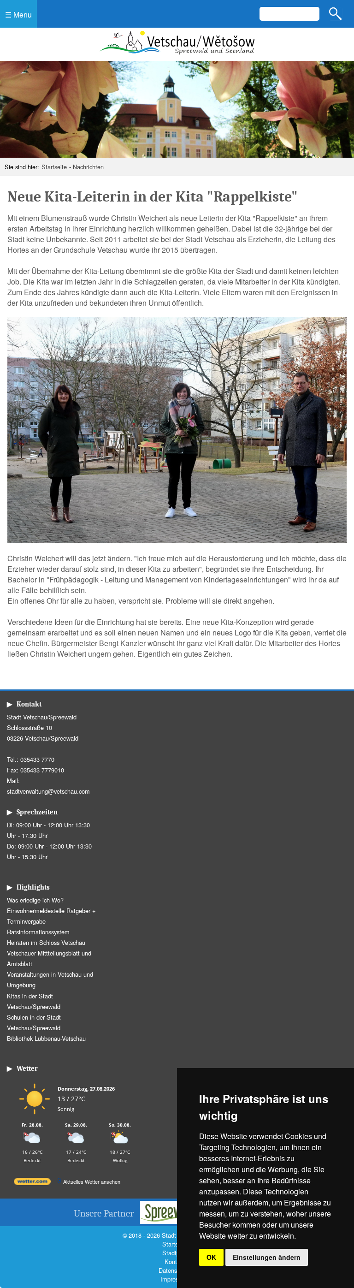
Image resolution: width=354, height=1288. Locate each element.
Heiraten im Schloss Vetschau (46, 942)
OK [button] (211, 1257)
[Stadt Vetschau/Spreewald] (177, 55)
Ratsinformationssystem (38, 931)
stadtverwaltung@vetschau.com (48, 791)
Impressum (174, 1279)
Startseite (54, 166)
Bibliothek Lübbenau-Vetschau (46, 1038)
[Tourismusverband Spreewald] (175, 1221)
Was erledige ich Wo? (35, 900)
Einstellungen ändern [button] (267, 1257)
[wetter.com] (32, 1183)
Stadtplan (175, 1252)
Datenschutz (175, 1270)
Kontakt (175, 1261)
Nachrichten (88, 166)
